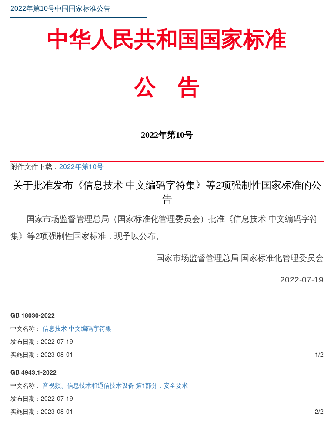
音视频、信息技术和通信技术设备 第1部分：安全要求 (115, 385)
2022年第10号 (81, 166)
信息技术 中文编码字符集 (77, 328)
